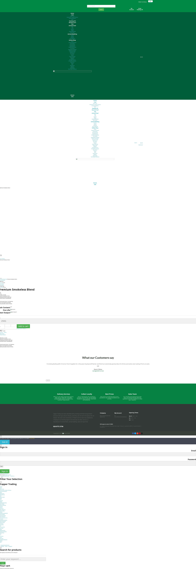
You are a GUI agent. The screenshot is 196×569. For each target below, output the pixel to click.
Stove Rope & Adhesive (72, 69)
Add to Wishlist (23, 328)
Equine (72, 36)
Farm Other (2, 504)
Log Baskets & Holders (72, 49)
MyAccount (131, 9)
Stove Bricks (72, 65)
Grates (72, 55)
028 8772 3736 (58, 426)
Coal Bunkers (72, 43)
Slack (1, 492)
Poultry (72, 35)
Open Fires (72, 16)
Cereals (72, 29)
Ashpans (72, 58)
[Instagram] (142, 433)
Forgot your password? (4, 473)
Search (101, 9)
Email (193, 450)
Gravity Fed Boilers (72, 18)
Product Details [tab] (3, 334)
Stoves (72, 41)
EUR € (149, 2)
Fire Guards (72, 48)
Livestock (72, 37)
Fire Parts (72, 54)
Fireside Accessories (72, 47)
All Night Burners (72, 59)
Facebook (2, 546)
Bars (72, 64)
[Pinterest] (140, 433)
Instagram (10, 546)
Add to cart (23, 326)
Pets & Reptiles (3, 509)
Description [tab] (2, 333)
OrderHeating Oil (140, 9)
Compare (18, 328)
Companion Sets (72, 51)
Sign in (5, 471)
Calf (72, 28)
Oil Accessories (72, 44)
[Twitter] (135, 433)
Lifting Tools (72, 57)
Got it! (5, 442)
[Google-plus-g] (137, 433)
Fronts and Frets (72, 56)
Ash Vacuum (72, 52)
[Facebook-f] (133, 433)
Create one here (8, 474)
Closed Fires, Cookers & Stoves (72, 17)
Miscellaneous (72, 46)
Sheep (72, 30)
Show (2, 466)
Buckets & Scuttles (72, 50)
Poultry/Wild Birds (72, 31)
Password (192, 459)
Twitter (5, 332)
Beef (72, 26)
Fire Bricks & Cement (72, 61)
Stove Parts (72, 62)
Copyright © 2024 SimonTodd (61, 433)
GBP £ (152, 2)
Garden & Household (72, 42)
